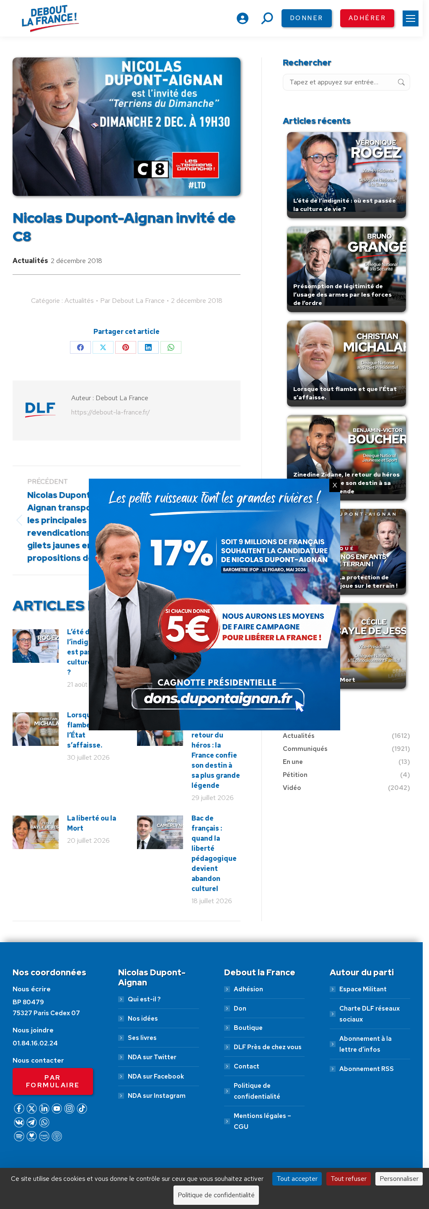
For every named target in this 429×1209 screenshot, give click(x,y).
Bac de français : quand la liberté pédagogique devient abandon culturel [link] (214, 853)
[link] (411, 18)
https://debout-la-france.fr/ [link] (110, 412)
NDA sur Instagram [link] (157, 1096)
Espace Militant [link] (363, 989)
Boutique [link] (248, 1028)
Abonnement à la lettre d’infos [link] (365, 1044)
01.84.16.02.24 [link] (35, 1043)
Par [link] (132, 300)
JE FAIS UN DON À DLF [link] (215, 1158)
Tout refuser (349, 1178)
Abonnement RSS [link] (366, 1069)
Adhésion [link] (248, 989)
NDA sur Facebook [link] (156, 1076)
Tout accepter (297, 1178)
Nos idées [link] (143, 1018)
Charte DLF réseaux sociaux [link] (369, 1014)
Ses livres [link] (142, 1038)
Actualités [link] (30, 260)
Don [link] (240, 1008)
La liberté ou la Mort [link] (91, 823)
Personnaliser (399, 1178)
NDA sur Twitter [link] (152, 1057)
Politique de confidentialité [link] (257, 1091)
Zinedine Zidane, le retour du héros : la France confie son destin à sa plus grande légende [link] (215, 750)
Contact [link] (246, 1066)
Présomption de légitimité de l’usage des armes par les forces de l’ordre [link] (342, 294)
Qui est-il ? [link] (144, 999)
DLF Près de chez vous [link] (268, 1047)
